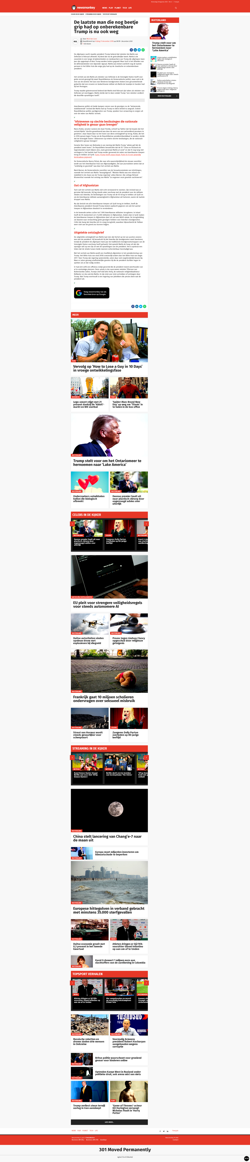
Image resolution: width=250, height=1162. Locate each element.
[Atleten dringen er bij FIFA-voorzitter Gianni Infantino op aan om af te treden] (129, 920)
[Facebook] (160, 1131)
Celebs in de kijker (77, 14)
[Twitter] (164, 1131)
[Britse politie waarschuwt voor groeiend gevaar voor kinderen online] (82, 1054)
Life (130, 8)
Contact (175, 1140)
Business (75, 397)
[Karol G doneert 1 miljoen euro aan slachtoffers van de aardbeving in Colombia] (82, 956)
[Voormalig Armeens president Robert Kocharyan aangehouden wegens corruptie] (129, 1015)
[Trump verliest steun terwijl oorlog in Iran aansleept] (90, 1082)
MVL (75, 41)
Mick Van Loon (92, 39)
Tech (125, 8)
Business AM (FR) (92, 1140)
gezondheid (142, 994)
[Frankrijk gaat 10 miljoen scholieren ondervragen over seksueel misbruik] (109, 650)
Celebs (114, 727)
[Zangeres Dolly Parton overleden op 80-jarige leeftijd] (129, 709)
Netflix (76, 769)
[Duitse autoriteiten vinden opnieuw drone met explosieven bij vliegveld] (90, 614)
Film (73, 361)
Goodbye (103, 1140)
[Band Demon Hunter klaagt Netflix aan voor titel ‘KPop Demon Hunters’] (87, 755)
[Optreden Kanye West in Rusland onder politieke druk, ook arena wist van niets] (82, 1068)
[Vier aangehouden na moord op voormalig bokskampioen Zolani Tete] (120, 980)
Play (111, 8)
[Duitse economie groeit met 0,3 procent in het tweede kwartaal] (90, 920)
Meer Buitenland (168, 96)
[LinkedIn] (167, 1131)
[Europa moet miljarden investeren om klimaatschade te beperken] (82, 848)
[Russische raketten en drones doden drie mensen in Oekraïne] (90, 1015)
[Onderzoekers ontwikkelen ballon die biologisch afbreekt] (90, 472)
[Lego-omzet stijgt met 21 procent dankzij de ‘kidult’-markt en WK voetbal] (90, 378)
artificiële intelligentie (82, 597)
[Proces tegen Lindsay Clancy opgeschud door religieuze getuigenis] (129, 614)
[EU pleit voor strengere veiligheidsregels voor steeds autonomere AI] (109, 556)
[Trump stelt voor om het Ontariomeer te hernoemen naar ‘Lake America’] (109, 414)
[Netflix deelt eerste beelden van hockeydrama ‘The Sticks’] (120, 755)
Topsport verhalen (110, 14)
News (104, 8)
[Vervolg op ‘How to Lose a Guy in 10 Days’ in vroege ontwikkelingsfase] (109, 320)
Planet (118, 8)
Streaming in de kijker (93, 14)
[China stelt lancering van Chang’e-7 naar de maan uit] (109, 790)
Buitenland (76, 455)
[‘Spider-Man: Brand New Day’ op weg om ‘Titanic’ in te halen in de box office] (129, 378)
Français (176, 2)
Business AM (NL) (78, 1140)
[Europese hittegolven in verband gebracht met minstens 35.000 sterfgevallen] (109, 862)
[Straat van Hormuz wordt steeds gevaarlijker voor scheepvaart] (90, 709)
